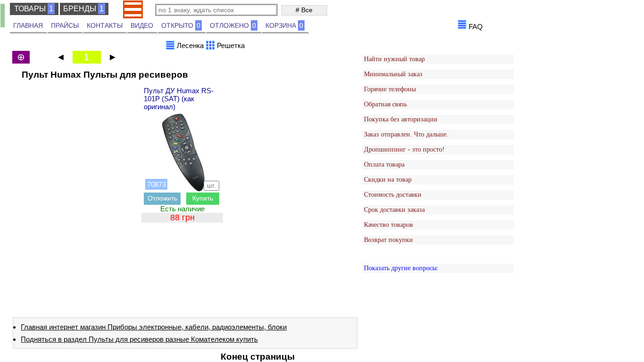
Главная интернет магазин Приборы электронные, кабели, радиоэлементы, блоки (154, 327)
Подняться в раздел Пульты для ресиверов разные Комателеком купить (139, 339)
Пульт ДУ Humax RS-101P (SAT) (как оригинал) (179, 99)
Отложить (162, 198)
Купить (202, 198)
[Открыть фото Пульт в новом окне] (183, 153)
